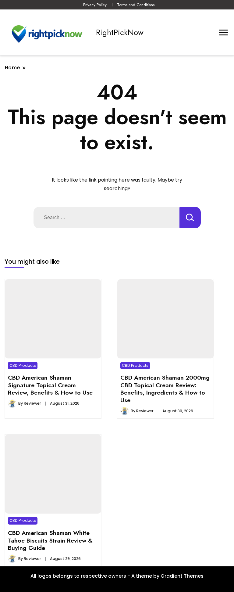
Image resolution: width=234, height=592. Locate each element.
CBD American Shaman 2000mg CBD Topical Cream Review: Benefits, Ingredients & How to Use (165, 388)
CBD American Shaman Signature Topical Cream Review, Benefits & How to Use (50, 385)
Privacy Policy (95, 5)
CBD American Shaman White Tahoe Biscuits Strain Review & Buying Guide (50, 540)
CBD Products (22, 365)
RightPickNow (120, 32)
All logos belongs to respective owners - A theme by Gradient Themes (117, 575)
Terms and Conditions (135, 5)
